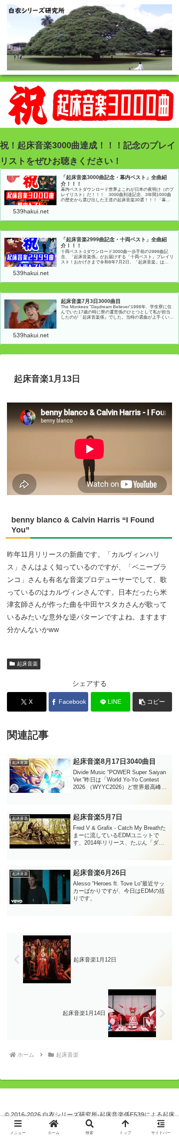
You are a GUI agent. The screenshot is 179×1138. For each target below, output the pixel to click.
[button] (152, 702)
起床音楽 (27, 664)
